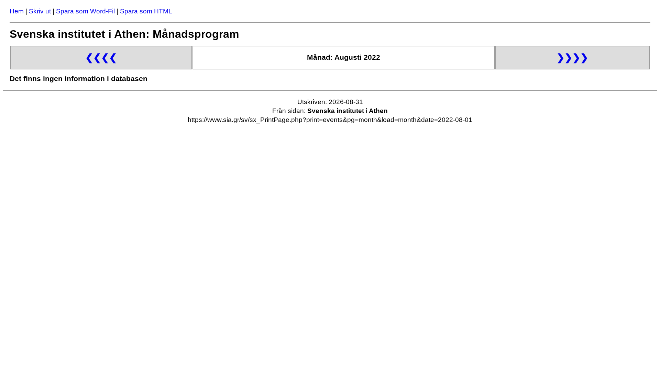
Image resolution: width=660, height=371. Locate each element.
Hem (17, 11)
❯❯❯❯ (572, 57)
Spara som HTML (146, 11)
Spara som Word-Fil (85, 11)
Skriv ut (40, 11)
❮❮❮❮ (101, 57)
